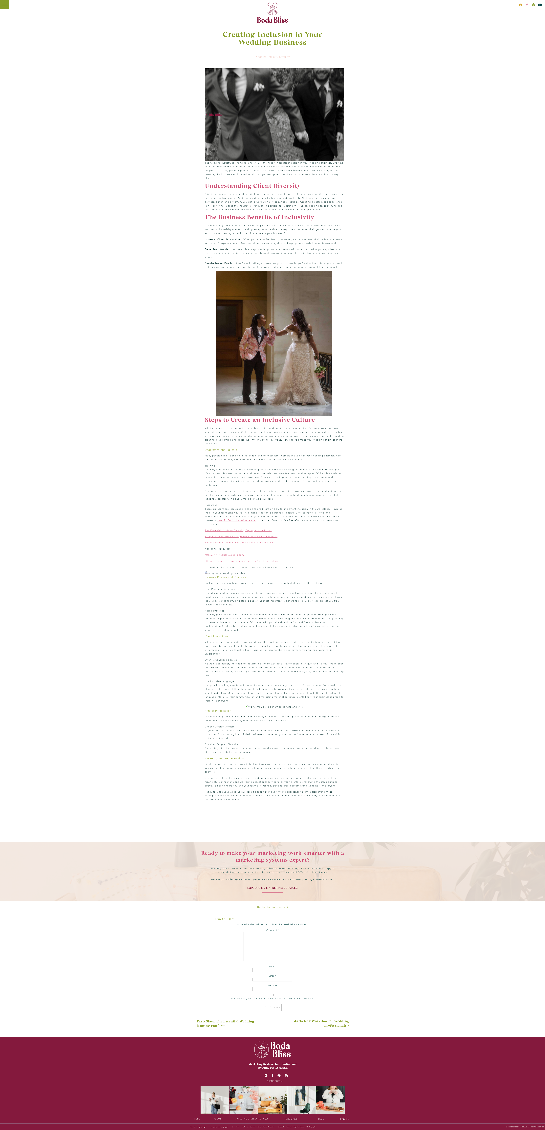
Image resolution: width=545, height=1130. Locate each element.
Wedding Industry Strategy (272, 56)
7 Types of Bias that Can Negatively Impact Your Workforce (241, 536)
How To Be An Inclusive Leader (236, 520)
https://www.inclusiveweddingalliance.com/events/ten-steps (241, 560)
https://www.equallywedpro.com (224, 554)
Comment (272, 930)
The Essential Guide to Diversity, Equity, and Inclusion (238, 530)
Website (272, 985)
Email (272, 975)
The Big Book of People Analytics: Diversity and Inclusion (240, 542)
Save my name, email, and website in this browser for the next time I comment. (272, 998)
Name (272, 966)
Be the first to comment (272, 907)
